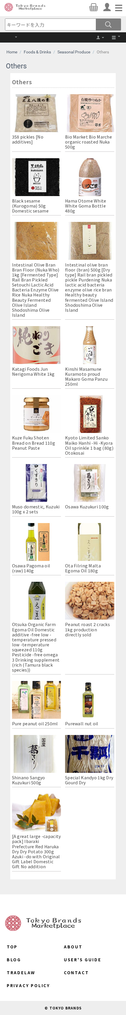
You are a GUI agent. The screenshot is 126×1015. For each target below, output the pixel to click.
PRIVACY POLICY (28, 985)
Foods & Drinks (37, 52)
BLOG (14, 959)
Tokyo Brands (24, 7)
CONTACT (76, 972)
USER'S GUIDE (82, 959)
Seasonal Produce (73, 52)
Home (11, 52)
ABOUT (73, 947)
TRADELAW (21, 972)
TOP (12, 947)
